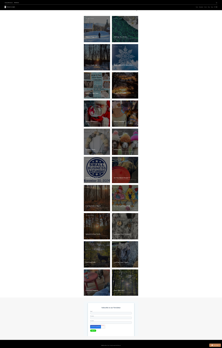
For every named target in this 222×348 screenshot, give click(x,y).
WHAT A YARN (11, 7)
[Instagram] (216, 7)
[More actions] (108, 18)
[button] (216, 2)
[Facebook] (215, 7)
